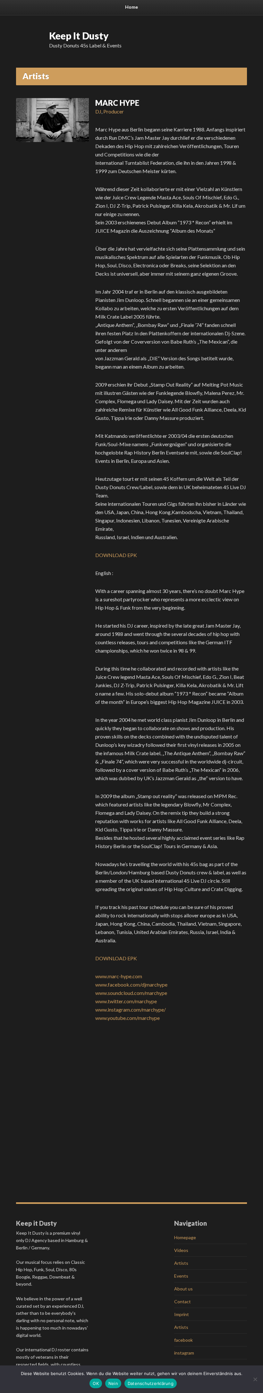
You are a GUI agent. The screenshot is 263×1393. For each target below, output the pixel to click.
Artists (181, 1263)
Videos (181, 1250)
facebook (183, 1340)
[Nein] (255, 1379)
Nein (113, 1383)
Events (181, 1276)
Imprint (181, 1314)
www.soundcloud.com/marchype (131, 993)
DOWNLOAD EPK (116, 555)
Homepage (185, 1237)
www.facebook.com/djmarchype (131, 984)
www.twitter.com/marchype (126, 1001)
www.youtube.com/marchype (127, 1018)
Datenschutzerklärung (151, 1383)
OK (96, 1383)
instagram (184, 1352)
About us (183, 1288)
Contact (182, 1301)
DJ (98, 111)
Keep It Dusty (79, 35)
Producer (113, 111)
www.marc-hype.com (118, 976)
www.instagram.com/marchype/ (130, 1009)
